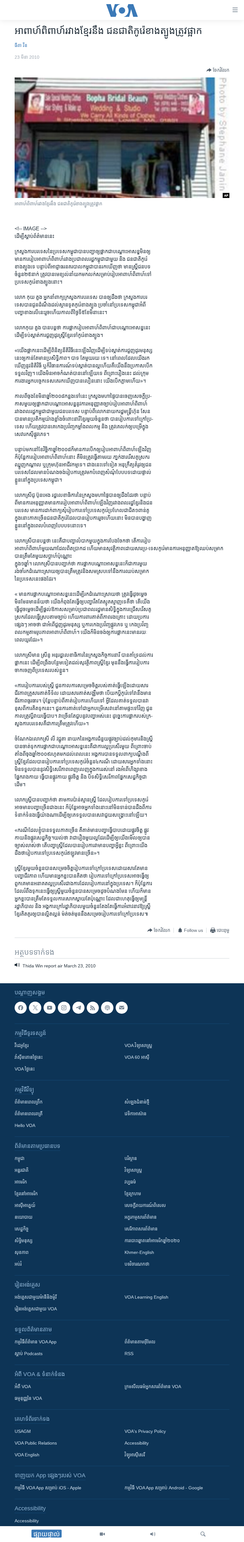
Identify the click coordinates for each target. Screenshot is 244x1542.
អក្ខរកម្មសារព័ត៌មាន (141, 1217)
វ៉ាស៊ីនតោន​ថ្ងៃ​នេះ (29, 1057)
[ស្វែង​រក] (203, 1534)
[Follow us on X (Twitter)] (35, 1008)
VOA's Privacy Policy (145, 1431)
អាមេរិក (21, 1181)
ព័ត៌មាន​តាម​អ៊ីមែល (140, 1341)
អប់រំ (18, 1264)
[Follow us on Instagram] (64, 1008)
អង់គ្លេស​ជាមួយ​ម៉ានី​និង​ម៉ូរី (36, 1297)
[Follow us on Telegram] (78, 1008)
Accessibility (137, 1443)
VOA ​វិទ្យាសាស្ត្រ (138, 1045)
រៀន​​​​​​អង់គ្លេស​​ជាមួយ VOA (36, 1308)
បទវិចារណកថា (137, 1264)
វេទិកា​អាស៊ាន (135, 1113)
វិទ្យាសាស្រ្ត (133, 1170)
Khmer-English (139, 1252)
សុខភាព (22, 1252)
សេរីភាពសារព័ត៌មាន (141, 1228)
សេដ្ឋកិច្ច (22, 1228)
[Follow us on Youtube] (50, 1008)
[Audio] (152, 1534)
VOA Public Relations (36, 1443)
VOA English (27, 1454)
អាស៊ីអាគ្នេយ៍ (25, 1205)
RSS (129, 1353)
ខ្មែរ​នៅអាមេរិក (26, 1193)
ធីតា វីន (21, 45)
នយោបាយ (23, 1217)
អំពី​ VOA (23, 1386)
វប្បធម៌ (130, 1181)
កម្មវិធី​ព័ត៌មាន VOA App (36, 1341)
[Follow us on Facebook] (21, 1008)
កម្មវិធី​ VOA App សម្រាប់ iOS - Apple (48, 1487)
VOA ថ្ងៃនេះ (25, 1068)
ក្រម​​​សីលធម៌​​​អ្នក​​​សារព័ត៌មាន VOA (153, 1386)
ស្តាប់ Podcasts (29, 1353)
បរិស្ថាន (131, 1158)
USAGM (23, 1431)
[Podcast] (107, 1008)
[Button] (218, 70)
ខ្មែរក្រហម (133, 1193)
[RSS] (93, 1008)
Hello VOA (25, 1125)
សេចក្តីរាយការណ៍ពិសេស (145, 1205)
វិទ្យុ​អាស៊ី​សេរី (135, 1454)
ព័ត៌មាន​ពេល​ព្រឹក (29, 1101)
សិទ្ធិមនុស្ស (23, 1240)
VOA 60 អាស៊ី (137, 1057)
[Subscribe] (122, 1008)
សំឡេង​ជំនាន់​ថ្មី (137, 1101)
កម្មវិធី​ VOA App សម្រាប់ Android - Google (164, 1487)
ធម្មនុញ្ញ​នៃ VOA (28, 1398)
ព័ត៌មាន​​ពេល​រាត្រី (29, 1113)
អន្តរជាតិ (22, 1170)
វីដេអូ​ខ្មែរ (22, 1045)
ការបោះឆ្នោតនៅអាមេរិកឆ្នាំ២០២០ (152, 1240)
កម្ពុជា (19, 1158)
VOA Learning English (146, 1297)
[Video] (102, 1534)
